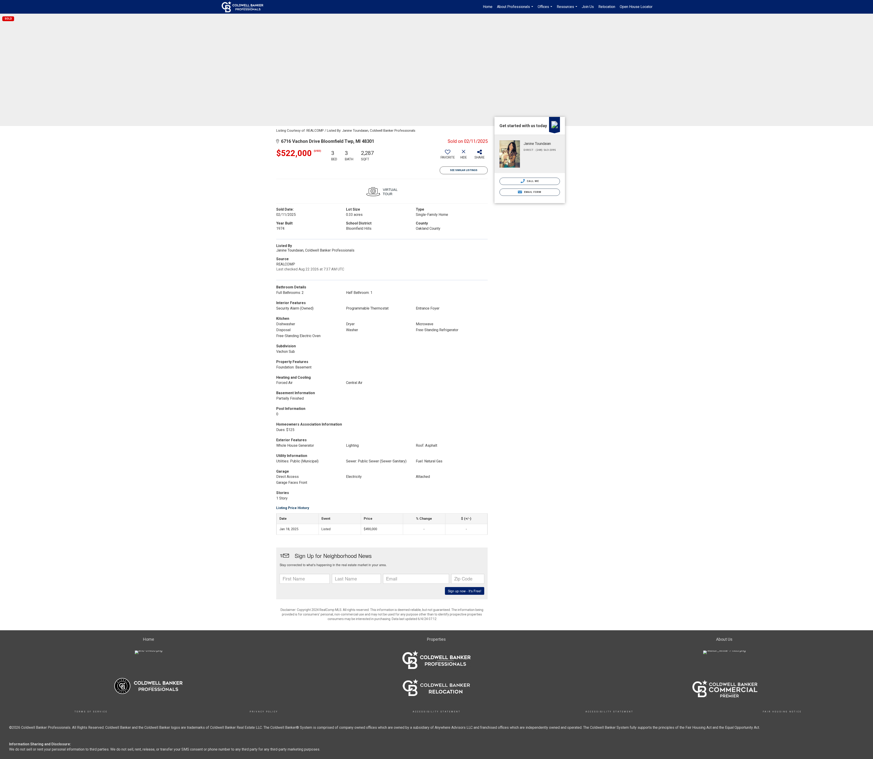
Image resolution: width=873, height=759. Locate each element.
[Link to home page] (245, 7)
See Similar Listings (463, 170)
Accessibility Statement (437, 712)
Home (487, 7)
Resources (567, 9)
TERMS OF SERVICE (91, 712)
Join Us (588, 7)
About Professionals (515, 9)
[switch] (448, 156)
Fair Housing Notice (782, 712)
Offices (545, 9)
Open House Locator (636, 7)
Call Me (532, 181)
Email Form (532, 192)
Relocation (606, 7)
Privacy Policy (264, 712)
